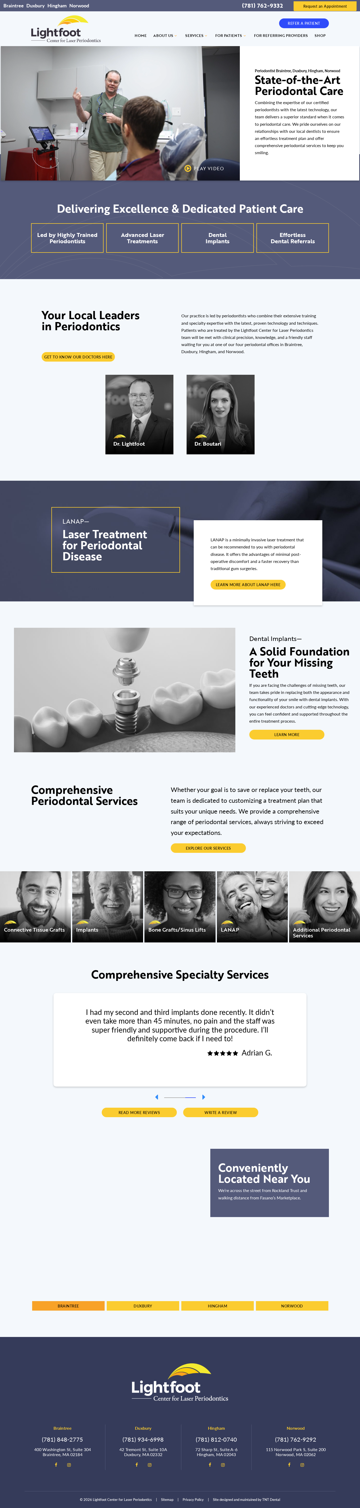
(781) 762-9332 (262, 5)
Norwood (79, 5)
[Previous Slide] (156, 1097)
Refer (304, 23)
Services (194, 35)
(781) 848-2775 (62, 1439)
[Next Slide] (203, 1097)
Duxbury (35, 5)
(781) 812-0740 (216, 1439)
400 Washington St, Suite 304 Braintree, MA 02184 (62, 1452)
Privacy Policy (193, 1499)
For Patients (228, 35)
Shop (320, 35)
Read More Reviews (139, 1112)
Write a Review (221, 1112)
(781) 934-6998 (143, 1439)
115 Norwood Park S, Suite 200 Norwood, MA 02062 (296, 1452)
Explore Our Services (208, 848)
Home (141, 35)
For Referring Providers (281, 35)
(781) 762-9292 (295, 1439)
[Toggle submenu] (175, 35)
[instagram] (69, 1465)
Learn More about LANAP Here (248, 584)
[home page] (66, 28)
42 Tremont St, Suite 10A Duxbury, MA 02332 (143, 1452)
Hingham (57, 5)
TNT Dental (271, 1499)
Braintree (13, 5)
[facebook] (56, 1465)
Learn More (286, 734)
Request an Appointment (325, 6)
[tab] (169, 1097)
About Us (163, 35)
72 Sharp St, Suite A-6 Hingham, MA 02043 (216, 1452)
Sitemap (167, 1499)
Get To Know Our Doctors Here (78, 356)
